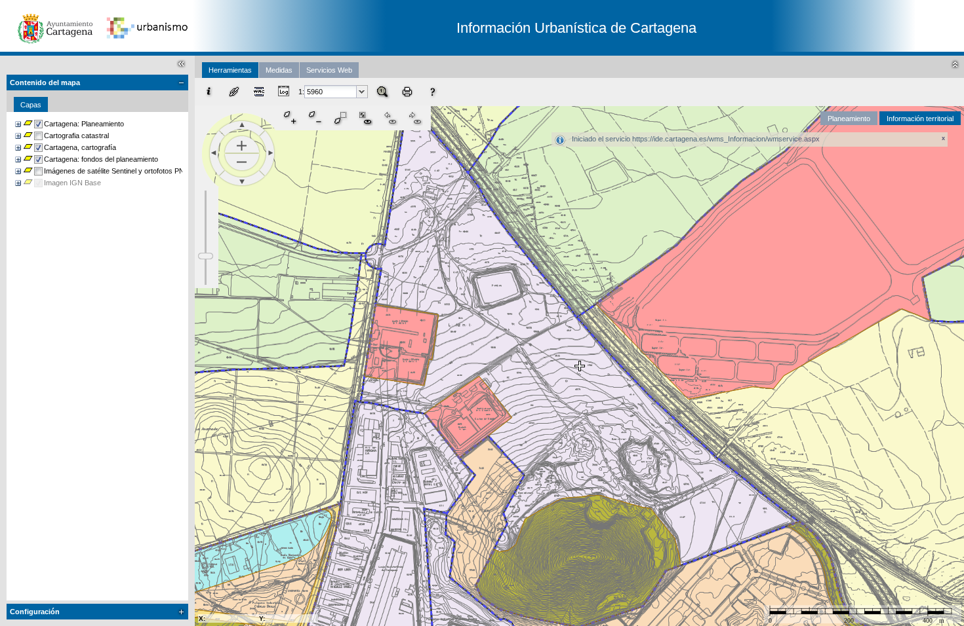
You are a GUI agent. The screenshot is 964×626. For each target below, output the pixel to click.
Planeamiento (849, 118)
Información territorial (920, 118)
